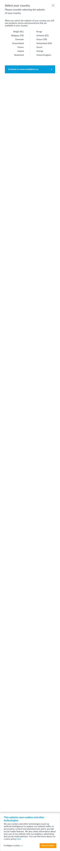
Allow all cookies (47, 846)
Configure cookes (12, 845)
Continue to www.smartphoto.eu (23, 69)
